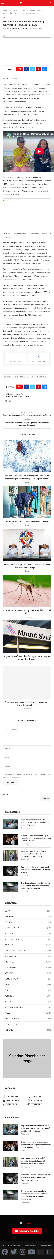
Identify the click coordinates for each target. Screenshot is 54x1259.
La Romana (41, 376)
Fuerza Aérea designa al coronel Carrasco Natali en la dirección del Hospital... (27, 566)
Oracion (28, 990)
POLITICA (28, 996)
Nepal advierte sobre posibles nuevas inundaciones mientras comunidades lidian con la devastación (35, 885)
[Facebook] (4, 1252)
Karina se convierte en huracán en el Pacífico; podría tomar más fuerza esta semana (36, 869)
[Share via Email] (44, 69)
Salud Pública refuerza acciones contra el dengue (27, 521)
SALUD (15, 10)
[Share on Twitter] (32, 69)
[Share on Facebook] (26, 69)
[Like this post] (20, 69)
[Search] (51, 3)
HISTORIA (28, 933)
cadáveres (19, 376)
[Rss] (40, 1252)
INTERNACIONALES (28, 939)
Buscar (6, 794)
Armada (7, 376)
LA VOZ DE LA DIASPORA (28, 950)
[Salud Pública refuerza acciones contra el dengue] (27, 502)
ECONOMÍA (28, 922)
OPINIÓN (28, 984)
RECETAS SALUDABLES (28, 1007)
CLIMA (28, 911)
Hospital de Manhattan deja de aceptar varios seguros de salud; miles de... (27, 658)
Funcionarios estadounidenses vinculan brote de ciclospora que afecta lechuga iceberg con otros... (27, 477)
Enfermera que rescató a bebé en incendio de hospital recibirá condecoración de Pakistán (33, 854)
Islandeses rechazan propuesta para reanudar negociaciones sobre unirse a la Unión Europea (36, 838)
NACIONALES (28, 967)
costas (30, 376)
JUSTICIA (28, 945)
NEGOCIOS (28, 973)
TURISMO (28, 1030)
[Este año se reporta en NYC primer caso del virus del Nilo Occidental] (27, 591)
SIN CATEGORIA (28, 1018)
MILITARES (28, 962)
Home (5, 10)
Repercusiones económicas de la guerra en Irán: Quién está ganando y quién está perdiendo (35, 822)
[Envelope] (49, 1252)
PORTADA (28, 1001)
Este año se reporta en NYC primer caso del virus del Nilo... (27, 612)
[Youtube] (31, 1252)
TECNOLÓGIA (28, 1024)
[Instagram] (22, 1252)
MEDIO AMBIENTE (28, 956)
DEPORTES (28, 916)
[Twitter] (13, 1252)
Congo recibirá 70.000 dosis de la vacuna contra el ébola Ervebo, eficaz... (27, 704)
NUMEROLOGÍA (28, 979)
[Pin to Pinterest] (38, 69)
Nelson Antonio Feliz (20, 28)
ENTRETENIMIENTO (28, 928)
